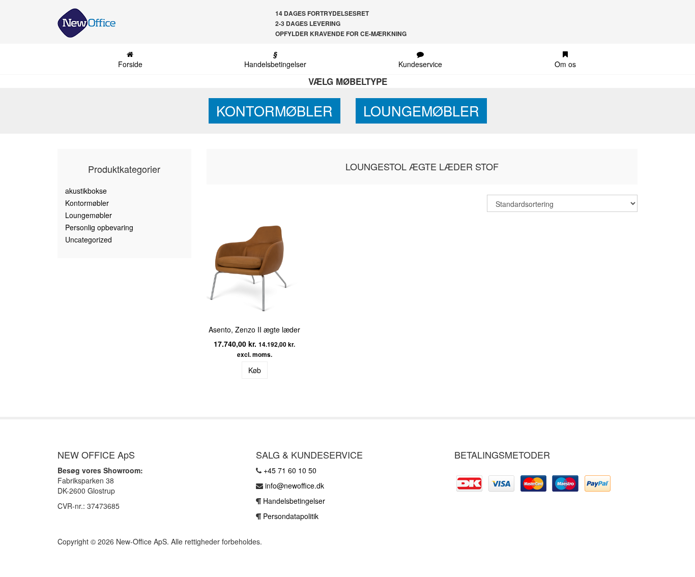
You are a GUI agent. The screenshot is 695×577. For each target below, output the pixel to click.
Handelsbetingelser (275, 59)
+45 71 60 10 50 (290, 470)
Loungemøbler (421, 110)
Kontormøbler (274, 110)
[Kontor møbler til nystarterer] (82, 23)
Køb (254, 370)
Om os (565, 64)
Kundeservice (420, 64)
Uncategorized (88, 239)
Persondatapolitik (290, 516)
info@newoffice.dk (294, 485)
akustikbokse (86, 191)
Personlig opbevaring (99, 227)
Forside (130, 64)
